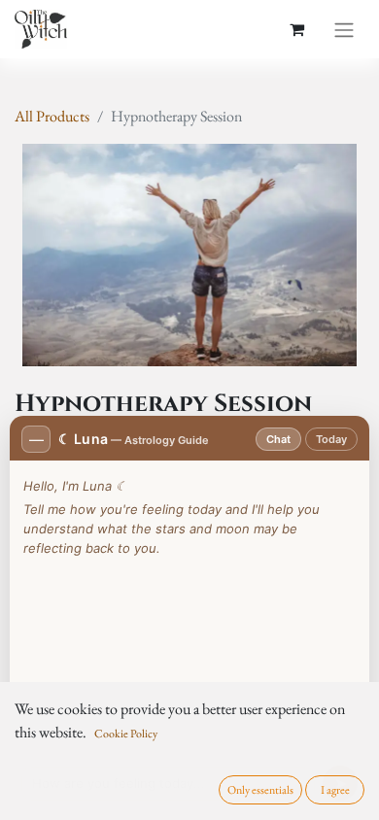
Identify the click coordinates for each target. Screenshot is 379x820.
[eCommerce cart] (296, 29)
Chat (278, 439)
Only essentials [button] (260, 790)
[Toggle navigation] (344, 29)
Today (331, 439)
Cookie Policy (125, 733)
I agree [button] (335, 790)
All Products (52, 116)
